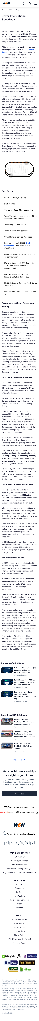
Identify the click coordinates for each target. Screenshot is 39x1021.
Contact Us (19, 888)
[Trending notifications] (23, 3)
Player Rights (19, 935)
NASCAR (11, 10)
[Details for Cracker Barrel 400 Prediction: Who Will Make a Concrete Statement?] (7, 723)
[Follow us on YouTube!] (17, 843)
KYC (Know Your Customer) (19, 939)
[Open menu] (35, 3)
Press (19, 904)
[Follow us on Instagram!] (22, 843)
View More (17, 760)
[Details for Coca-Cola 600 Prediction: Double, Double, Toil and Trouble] (7, 748)
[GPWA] (13, 969)
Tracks (18, 10)
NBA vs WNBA (19, 857)
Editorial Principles (19, 919)
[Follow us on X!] (12, 843)
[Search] (29, 3)
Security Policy (19, 943)
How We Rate (19, 896)
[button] (35, 3)
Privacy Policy (19, 923)
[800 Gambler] (27, 962)
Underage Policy (19, 931)
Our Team (20, 892)
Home (3, 10)
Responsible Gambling (19, 900)
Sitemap (19, 908)
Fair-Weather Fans (19, 865)
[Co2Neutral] (25, 969)
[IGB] (30, 956)
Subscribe (19, 794)
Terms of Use (19, 927)
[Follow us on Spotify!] (27, 843)
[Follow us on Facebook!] (6, 843)
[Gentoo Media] (11, 962)
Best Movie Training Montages (19, 868)
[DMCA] (8, 956)
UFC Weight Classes (19, 861)
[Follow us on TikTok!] (32, 843)
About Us (19, 884)
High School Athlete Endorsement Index (19, 872)
